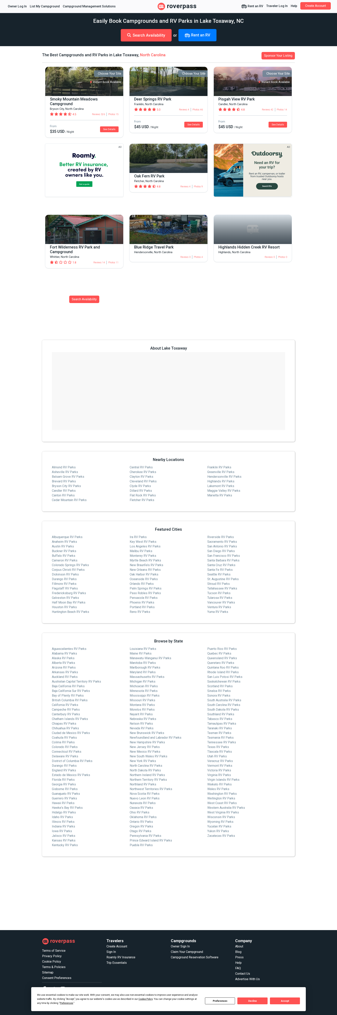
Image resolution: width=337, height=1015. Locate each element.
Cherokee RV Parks (143, 472)
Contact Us (242, 973)
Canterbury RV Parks (66, 714)
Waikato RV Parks (219, 784)
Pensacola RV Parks (144, 598)
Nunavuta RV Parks (143, 803)
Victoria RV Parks (219, 770)
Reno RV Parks (140, 612)
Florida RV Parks (63, 780)
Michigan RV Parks (142, 681)
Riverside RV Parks (220, 537)
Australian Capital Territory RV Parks (76, 681)
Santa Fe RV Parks (220, 570)
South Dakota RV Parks (223, 709)
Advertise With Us (247, 979)
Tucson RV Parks (219, 593)
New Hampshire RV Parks (147, 742)
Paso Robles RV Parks (145, 593)
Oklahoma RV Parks (143, 817)
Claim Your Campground (187, 952)
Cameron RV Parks (64, 560)
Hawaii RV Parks (63, 803)
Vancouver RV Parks (221, 602)
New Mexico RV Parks (145, 751)
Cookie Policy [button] (145, 999)
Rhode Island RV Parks (223, 672)
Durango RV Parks (64, 579)
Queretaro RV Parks (220, 663)
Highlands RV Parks (220, 481)
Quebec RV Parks (219, 653)
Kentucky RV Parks (65, 845)
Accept (285, 1001)
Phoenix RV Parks (142, 602)
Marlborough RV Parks (145, 667)
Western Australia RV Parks (226, 808)
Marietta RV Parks (219, 495)
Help (294, 6)
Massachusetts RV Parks (147, 677)
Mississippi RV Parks (145, 695)
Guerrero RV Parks (64, 798)
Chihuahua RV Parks (65, 728)
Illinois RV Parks (63, 822)
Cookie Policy (51, 961)
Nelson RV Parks (141, 723)
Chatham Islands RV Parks (70, 719)
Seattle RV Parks (219, 574)
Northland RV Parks (143, 784)
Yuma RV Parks (217, 612)
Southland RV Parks (220, 714)
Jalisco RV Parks (63, 836)
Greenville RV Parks (220, 472)
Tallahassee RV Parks (222, 588)
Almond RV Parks (64, 467)
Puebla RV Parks (141, 845)
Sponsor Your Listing (278, 55)
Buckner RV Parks (64, 551)
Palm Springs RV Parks (145, 588)
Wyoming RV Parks (220, 822)
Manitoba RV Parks (143, 663)
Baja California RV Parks (68, 686)
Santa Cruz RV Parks (221, 565)
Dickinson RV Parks (65, 574)
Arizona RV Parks (64, 667)
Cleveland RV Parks (143, 481)
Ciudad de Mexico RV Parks (71, 733)
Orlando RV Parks (142, 584)
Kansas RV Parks (63, 840)
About (239, 946)
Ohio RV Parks (139, 812)
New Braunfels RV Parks (146, 565)
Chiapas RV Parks (64, 723)
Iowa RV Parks (62, 831)
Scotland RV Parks (220, 686)
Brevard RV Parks (64, 481)
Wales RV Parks (218, 789)
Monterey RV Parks (143, 556)
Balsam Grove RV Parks (68, 476)
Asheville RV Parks (65, 472)
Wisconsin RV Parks (221, 817)
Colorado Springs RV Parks (70, 565)
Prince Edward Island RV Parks (151, 840)
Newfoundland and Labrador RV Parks (155, 737)
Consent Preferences (56, 978)
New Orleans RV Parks (145, 570)
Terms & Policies (54, 967)
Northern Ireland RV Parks (147, 775)
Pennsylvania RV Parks (145, 836)
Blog (238, 952)
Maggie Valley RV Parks (223, 491)
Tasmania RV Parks (220, 737)
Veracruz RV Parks (220, 761)
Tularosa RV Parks (219, 598)
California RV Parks (65, 705)
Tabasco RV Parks (219, 719)
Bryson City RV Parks (66, 486)
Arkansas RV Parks (65, 672)
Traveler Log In (277, 6)
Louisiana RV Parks (143, 649)
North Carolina (153, 55)
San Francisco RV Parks (223, 556)
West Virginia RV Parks (223, 812)
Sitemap (47, 972)
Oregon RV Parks (141, 826)
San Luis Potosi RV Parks (224, 677)
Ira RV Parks (138, 537)
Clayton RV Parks (141, 476)
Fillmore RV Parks (64, 584)
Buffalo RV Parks (63, 556)
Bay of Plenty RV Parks (68, 695)
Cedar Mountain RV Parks (69, 500)
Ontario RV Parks (141, 822)
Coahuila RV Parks (64, 737)
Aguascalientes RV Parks (69, 649)
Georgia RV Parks (64, 784)
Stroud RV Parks (218, 584)
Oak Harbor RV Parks (144, 574)
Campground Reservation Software (194, 957)
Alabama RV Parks (64, 653)
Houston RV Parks (64, 607)
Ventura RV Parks (219, 607)
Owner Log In (17, 6)
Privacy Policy (52, 956)
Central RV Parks (141, 467)
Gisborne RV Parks (65, 789)
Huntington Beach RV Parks (70, 612)
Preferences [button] (66, 1003)
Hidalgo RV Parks (64, 812)
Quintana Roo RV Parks (223, 667)
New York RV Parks (143, 761)
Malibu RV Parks (141, 551)
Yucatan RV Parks (219, 826)
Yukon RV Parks (218, 831)
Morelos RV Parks (142, 709)
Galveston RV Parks (65, 598)
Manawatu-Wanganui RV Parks (150, 658)
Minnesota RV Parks (144, 691)
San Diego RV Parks (221, 551)
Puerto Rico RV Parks (222, 649)
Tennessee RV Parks (221, 742)
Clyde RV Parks (140, 486)
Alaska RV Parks (63, 658)
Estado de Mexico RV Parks (71, 775)
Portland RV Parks (142, 607)
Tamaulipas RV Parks (221, 723)
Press (239, 957)
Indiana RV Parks (63, 826)
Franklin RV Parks (219, 467)
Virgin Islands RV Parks (223, 780)
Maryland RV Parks (143, 672)
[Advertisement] (159, 893)
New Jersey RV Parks (145, 747)
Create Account (315, 6)
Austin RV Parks (63, 546)
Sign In (111, 952)
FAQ (238, 968)
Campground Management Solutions (89, 6)
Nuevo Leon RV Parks (145, 798)
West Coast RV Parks (222, 803)
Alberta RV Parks (63, 663)
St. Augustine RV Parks (223, 579)
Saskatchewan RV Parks (223, 681)
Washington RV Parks (222, 794)
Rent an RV (255, 6)
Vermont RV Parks (219, 765)
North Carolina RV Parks (146, 765)
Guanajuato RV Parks (66, 794)
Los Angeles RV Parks (145, 546)
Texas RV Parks (218, 747)
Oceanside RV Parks (144, 579)
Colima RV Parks (63, 742)
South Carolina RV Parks (223, 705)
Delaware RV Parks (65, 756)
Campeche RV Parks (66, 709)
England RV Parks (64, 770)
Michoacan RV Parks (144, 686)
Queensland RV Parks (222, 658)
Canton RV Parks (63, 495)
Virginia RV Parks (219, 775)
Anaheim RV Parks (64, 542)
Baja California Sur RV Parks (71, 691)
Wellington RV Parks (221, 798)
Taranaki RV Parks (219, 728)
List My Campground (45, 6)
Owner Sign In (180, 946)
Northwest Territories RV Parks (151, 789)
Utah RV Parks (217, 756)
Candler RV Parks (64, 491)
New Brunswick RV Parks (147, 733)
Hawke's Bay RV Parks (67, 808)
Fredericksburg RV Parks (69, 593)
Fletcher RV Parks (142, 500)
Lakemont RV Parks (220, 486)
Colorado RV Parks (65, 747)
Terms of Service (54, 950)
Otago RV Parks (140, 831)
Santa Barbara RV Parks (223, 560)
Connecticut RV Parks (66, 751)
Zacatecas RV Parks (221, 836)
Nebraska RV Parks (143, 719)
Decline (252, 1001)
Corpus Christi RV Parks (68, 570)
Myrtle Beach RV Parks (145, 560)
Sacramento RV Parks (222, 542)
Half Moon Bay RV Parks (68, 602)
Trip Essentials (116, 963)
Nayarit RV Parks (141, 714)
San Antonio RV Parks (222, 546)
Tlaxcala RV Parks (219, 751)
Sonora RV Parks (218, 695)
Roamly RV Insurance (120, 957)
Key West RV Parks (143, 542)
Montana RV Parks (142, 705)
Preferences (220, 1001)
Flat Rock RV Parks (143, 495)
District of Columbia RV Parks (72, 761)
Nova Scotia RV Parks (145, 794)
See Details (109, 129)
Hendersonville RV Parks (224, 476)
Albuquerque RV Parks (67, 537)
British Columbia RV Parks (70, 700)
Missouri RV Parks (142, 700)
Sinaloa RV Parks (219, 691)
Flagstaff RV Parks (65, 588)
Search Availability (149, 35)
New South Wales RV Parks (148, 756)
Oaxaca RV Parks (141, 808)
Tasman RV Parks (219, 733)
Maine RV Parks (141, 653)
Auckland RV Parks (65, 677)
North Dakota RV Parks (145, 770)
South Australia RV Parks (224, 700)
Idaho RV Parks (62, 817)
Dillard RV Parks (141, 491)
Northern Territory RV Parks (148, 780)
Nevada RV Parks (141, 728)
